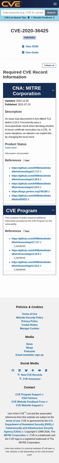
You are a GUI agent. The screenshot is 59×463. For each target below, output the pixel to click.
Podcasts (29, 351)
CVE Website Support (28, 405)
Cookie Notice (29, 325)
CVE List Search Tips (15, 17)
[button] (55, 4)
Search (51, 12)
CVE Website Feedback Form (28, 401)
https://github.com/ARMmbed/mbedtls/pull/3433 (31, 197)
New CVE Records (31, 375)
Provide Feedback (43, 17)
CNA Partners (29, 398)
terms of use (13, 420)
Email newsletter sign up (30, 355)
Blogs (29, 347)
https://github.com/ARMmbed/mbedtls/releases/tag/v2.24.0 (31, 185)
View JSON (31, 46)
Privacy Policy (29, 321)
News (29, 344)
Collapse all (49, 65)
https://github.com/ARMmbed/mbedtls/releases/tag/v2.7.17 (31, 170)
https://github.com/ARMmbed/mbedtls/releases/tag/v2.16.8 (31, 177)
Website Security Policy (29, 317)
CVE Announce (31, 379)
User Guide (31, 52)
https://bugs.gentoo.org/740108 (30, 191)
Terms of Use (29, 314)
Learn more (11, 147)
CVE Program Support (28, 394)
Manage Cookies (29, 328)
